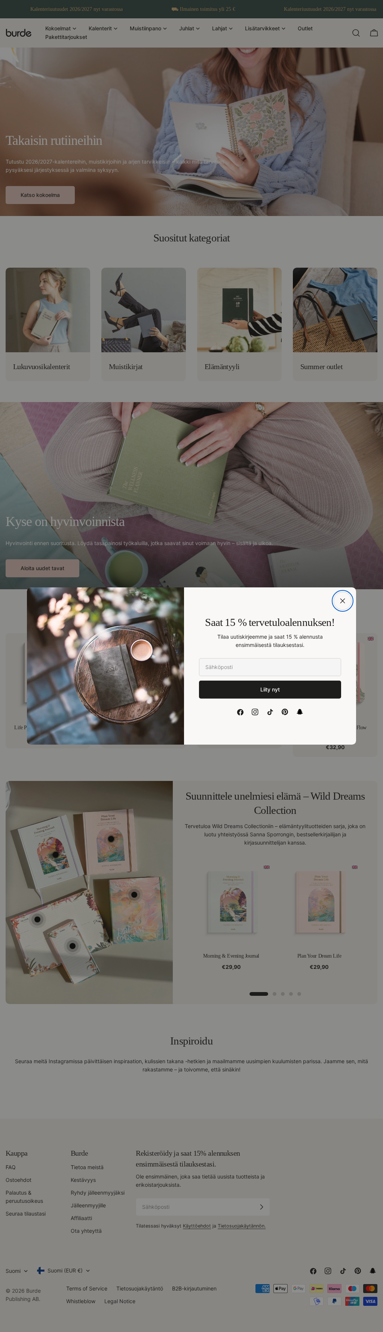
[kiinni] (343, 601)
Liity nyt (270, 689)
